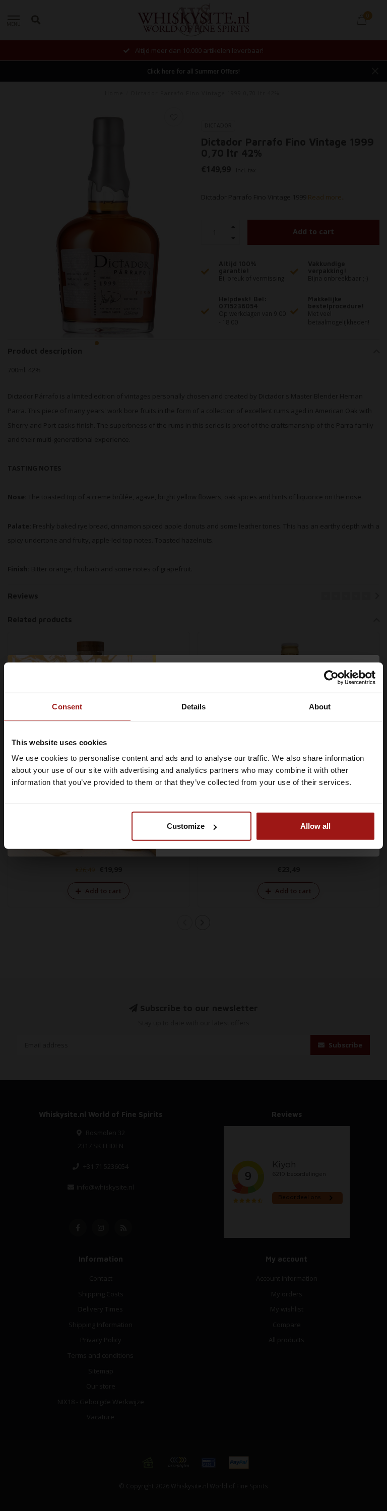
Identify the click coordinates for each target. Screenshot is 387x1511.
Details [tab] (193, 706)
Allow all (315, 826)
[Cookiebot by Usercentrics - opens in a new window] (331, 677)
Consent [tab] (67, 706)
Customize (186, 826)
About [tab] (320, 706)
